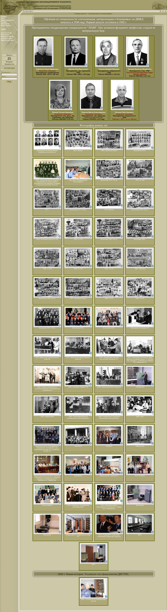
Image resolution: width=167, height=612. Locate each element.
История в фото (28, 11)
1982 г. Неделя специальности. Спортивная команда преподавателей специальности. (47, 388)
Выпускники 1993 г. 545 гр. (47, 328)
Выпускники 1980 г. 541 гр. (109, 239)
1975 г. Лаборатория (47, 416)
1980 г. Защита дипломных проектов (109, 387)
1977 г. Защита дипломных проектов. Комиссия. (78, 358)
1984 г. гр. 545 (47, 269)
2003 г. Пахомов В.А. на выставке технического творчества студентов (109, 535)
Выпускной (78, 446)
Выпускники (78, 476)
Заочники (109, 446)
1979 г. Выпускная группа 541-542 (47, 239)
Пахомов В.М (140, 387)
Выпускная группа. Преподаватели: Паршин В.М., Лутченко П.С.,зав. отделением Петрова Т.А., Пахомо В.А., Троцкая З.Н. (47, 448)
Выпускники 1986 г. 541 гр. (47, 298)
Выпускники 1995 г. (78, 328)
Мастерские (140, 505)
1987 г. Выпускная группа (78, 298)
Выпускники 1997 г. (109, 328)
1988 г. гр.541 (109, 298)
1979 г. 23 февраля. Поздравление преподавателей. (78, 506)
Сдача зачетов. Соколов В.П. (109, 476)
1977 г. (47, 210)
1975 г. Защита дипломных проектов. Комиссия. (47, 358)
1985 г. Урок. (140, 416)
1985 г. (140, 535)
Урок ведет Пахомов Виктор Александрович (78, 181)
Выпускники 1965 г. (140, 150)
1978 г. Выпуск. (109, 210)
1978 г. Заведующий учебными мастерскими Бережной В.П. (109, 358)
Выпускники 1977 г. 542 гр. (78, 210)
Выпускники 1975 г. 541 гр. (109, 180)
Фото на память (140, 476)
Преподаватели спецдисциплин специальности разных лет (47, 151)
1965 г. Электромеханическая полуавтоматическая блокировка (78, 417)
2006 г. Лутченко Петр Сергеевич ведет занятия (93, 600)
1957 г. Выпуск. (78, 150)
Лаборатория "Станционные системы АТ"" (78, 535)
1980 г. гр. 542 (78, 239)
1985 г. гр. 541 (109, 269)
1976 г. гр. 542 (140, 180)
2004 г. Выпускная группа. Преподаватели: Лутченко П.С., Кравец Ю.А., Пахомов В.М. (109, 507)
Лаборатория (140, 446)
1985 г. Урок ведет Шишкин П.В (78, 387)
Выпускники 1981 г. (140, 239)
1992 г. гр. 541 (140, 298)
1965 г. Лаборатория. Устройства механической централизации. (109, 417)
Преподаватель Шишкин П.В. (140, 328)
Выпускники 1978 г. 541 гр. (140, 210)
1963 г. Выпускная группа (109, 150)
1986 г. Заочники (140, 269)
